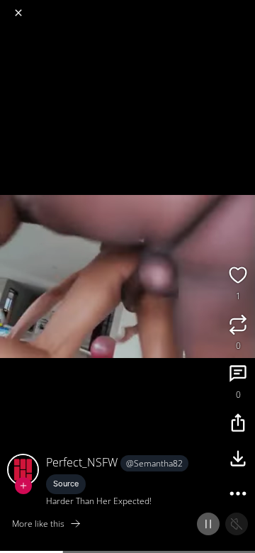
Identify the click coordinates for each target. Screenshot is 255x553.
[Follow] (23, 485)
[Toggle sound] (236, 524)
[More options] (238, 496)
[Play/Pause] (208, 524)
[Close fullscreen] (18, 13)
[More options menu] (242, 7)
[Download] (238, 460)
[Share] (238, 425)
